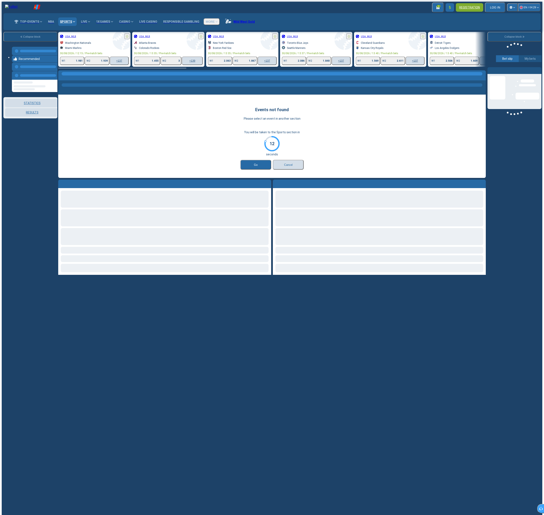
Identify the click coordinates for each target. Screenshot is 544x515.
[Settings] (512, 7)
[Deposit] (450, 7)
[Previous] (53, 71)
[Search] (482, 78)
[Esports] (70, 78)
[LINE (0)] (62, 78)
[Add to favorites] (127, 36)
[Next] (286, 183)
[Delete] (481, 183)
